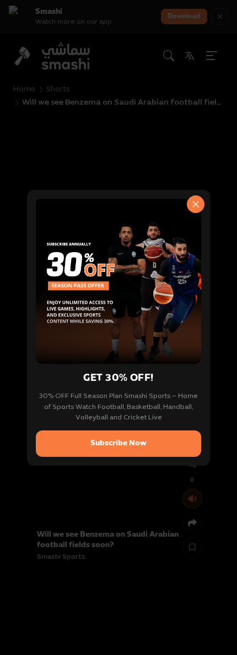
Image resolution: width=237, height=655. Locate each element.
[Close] (195, 204)
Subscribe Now (118, 443)
